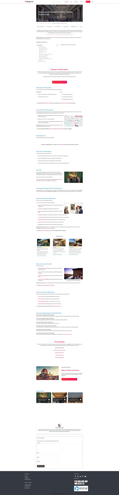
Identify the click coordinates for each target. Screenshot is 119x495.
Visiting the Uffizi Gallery (41, 46)
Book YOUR (59, 82)
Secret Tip (40, 52)
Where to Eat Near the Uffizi (43, 56)
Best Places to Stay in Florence (69, 379)
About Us (26, 475)
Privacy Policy (27, 486)
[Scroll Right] (82, 27)
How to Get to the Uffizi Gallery (43, 49)
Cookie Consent (27, 488)
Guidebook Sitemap (28, 479)
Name (38, 452)
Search (66, 1)
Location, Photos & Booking (41, 255)
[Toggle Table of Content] (57, 45)
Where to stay (66, 26)
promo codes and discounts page (66, 334)
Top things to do (57, 26)
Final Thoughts (40, 60)
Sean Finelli (41, 19)
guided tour (53, 37)
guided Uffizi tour (42, 190)
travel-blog (40, 23)
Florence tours (49, 26)
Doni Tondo (49, 226)
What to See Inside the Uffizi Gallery (44, 55)
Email (38, 457)
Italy (43, 23)
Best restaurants (74, 26)
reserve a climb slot (57, 301)
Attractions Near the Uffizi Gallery (43, 57)
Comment (39, 442)
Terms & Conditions (28, 485)
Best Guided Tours (41, 50)
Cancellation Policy (28, 484)
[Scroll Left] (45, 27)
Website (38, 461)
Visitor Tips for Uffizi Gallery (43, 51)
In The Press (27, 478)
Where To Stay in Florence (42, 61)
